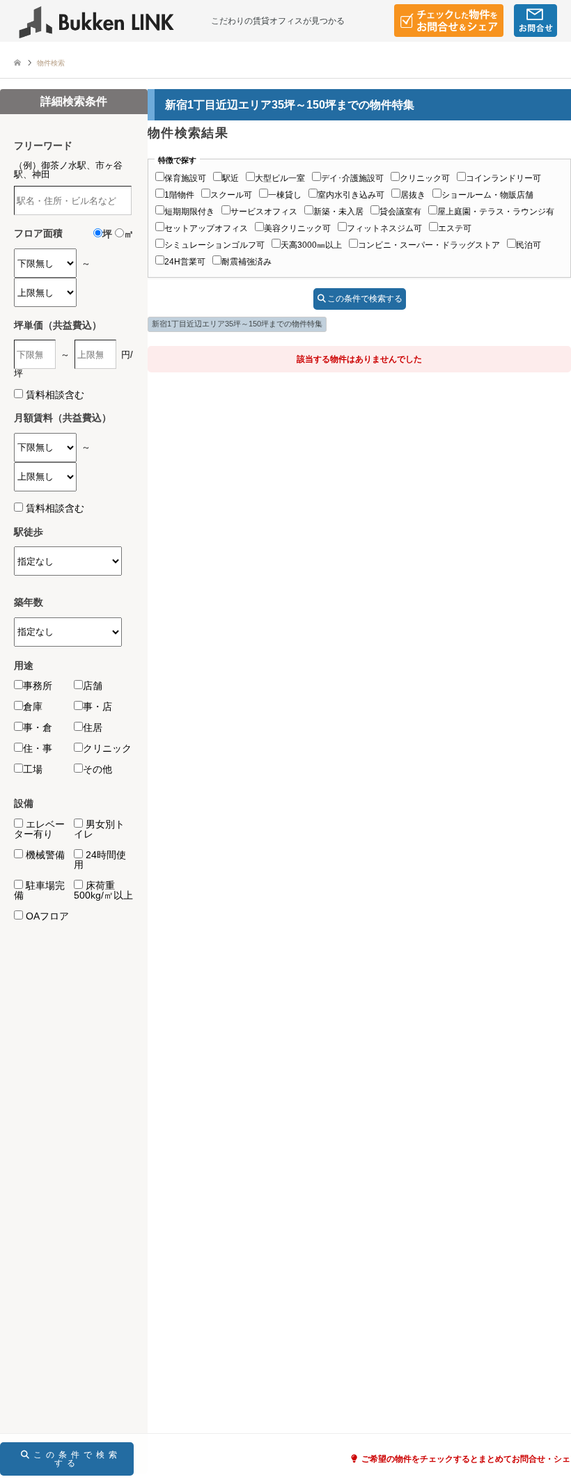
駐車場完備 (39, 890)
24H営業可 (184, 262)
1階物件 (179, 195)
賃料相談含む (55, 394)
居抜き (412, 195)
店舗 (92, 685)
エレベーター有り (39, 829)
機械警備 (44, 854)
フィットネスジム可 (384, 228)
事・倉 (37, 727)
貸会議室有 (400, 211)
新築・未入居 (338, 211)
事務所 (37, 685)
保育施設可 (185, 178)
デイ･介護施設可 (352, 178)
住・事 (37, 748)
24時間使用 (100, 859)
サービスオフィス (263, 211)
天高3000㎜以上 (311, 245)
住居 (92, 727)
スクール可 (231, 195)
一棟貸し (285, 195)
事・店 (97, 706)
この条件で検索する (364, 298)
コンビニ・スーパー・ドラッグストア (429, 245)
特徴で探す (177, 160)
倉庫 (32, 706)
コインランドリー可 (503, 178)
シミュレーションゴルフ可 (214, 245)
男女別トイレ (99, 829)
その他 (97, 769)
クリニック (107, 748)
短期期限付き (189, 211)
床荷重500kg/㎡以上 (103, 890)
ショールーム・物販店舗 (487, 195)
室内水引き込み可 (351, 195)
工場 (32, 769)
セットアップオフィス (206, 228)
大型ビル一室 (280, 178)
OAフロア (46, 916)
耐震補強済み (246, 262)
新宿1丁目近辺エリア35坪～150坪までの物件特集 (237, 323)
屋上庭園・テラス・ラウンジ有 (495, 211)
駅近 (230, 178)
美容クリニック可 (297, 228)
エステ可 (454, 228)
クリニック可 (425, 178)
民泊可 (528, 245)
